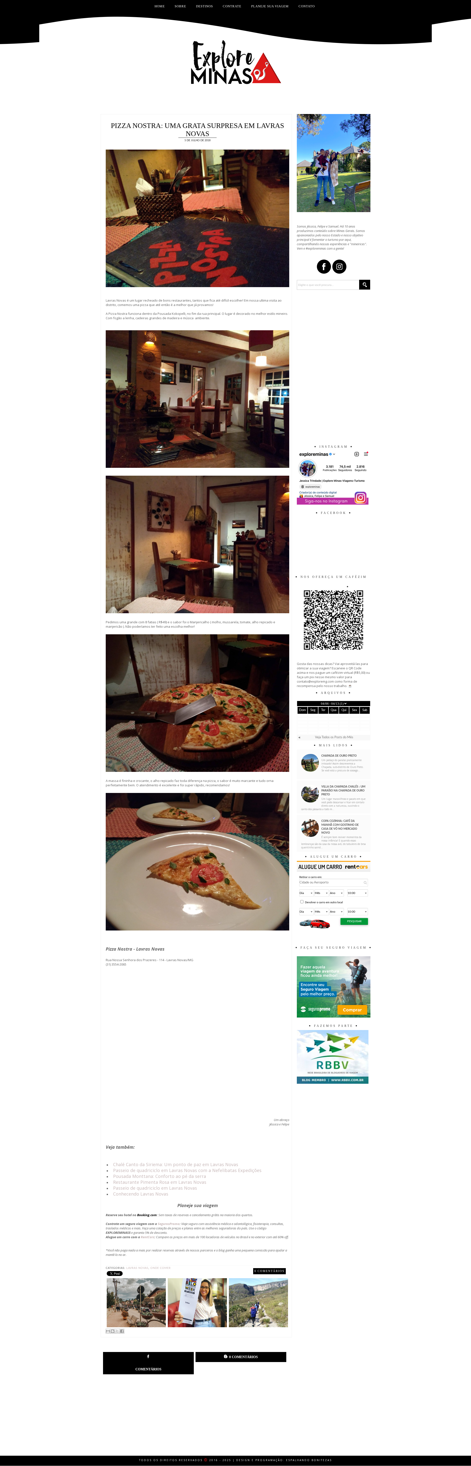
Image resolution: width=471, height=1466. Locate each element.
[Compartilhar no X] (117, 1331)
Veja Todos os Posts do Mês (334, 737)
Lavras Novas (137, 1268)
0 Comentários (243, 1357)
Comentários (148, 1369)
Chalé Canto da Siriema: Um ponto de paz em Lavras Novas (175, 1164)
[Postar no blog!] (112, 1331)
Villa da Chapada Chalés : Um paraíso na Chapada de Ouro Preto (343, 790)
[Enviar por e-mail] (107, 1331)
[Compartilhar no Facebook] (121, 1331)
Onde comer (160, 1268)
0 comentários (269, 1271)
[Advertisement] (235, 102)
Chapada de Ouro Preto (339, 755)
